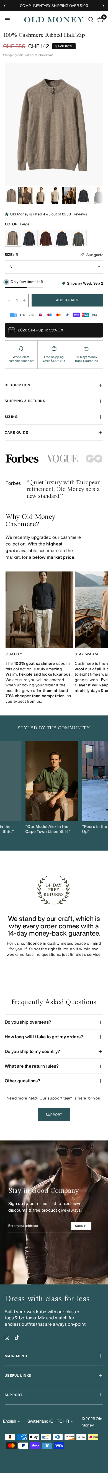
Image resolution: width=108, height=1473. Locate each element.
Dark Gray (29, 238)
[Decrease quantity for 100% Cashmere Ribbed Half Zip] (9, 300)
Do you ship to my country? (32, 1051)
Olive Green (78, 238)
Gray (62, 238)
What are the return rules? (32, 1066)
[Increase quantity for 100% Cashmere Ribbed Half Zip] (24, 300)
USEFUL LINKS (18, 1375)
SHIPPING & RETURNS (25, 401)
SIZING (11, 416)
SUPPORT (13, 1395)
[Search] (91, 19)
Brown (45, 238)
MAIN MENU (16, 1356)
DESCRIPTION (17, 385)
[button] (54, 1114)
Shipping (10, 55)
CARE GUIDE (16, 432)
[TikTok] (17, 1337)
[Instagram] (7, 1338)
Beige (13, 238)
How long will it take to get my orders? (44, 1036)
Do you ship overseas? (28, 1022)
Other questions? (22, 1080)
